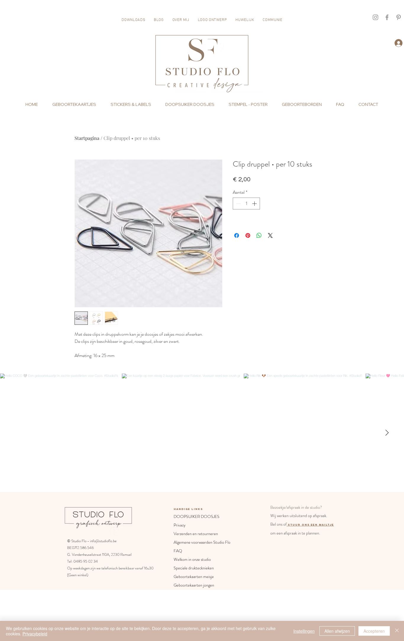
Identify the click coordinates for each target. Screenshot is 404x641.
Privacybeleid (34, 634)
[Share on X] (270, 235)
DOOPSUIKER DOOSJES (196, 516)
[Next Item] (387, 432)
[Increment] (255, 203)
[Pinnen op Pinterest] (247, 235)
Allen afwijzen (337, 631)
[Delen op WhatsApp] (259, 235)
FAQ (178, 551)
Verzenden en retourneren (196, 534)
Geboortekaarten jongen (194, 585)
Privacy (179, 525)
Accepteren (374, 631)
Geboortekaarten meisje (194, 576)
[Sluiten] (396, 631)
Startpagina (87, 138)
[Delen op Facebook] (236, 235)
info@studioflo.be (103, 541)
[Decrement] (238, 203)
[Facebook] (387, 17)
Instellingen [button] (304, 631)
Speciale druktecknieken (194, 568)
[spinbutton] (246, 203)
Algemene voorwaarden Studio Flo (196, 542)
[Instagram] (375, 17)
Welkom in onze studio (192, 559)
